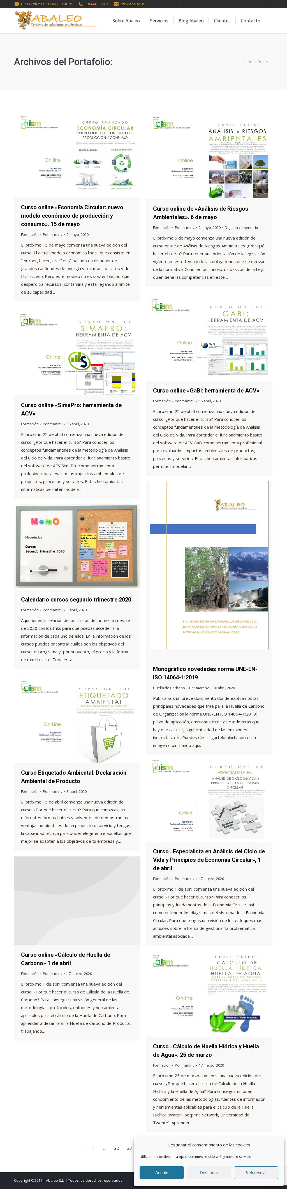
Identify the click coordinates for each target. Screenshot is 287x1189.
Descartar (209, 1172)
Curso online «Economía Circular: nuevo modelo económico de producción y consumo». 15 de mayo (72, 215)
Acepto (161, 1172)
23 (129, 1148)
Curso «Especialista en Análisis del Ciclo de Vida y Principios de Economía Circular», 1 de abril (209, 860)
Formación (30, 234)
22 (116, 1148)
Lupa (70, 153)
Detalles (85, 153)
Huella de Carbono (169, 687)
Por (53, 234)
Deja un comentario (241, 227)
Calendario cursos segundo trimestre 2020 (76, 599)
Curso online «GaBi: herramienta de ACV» (206, 390)
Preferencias (256, 1172)
